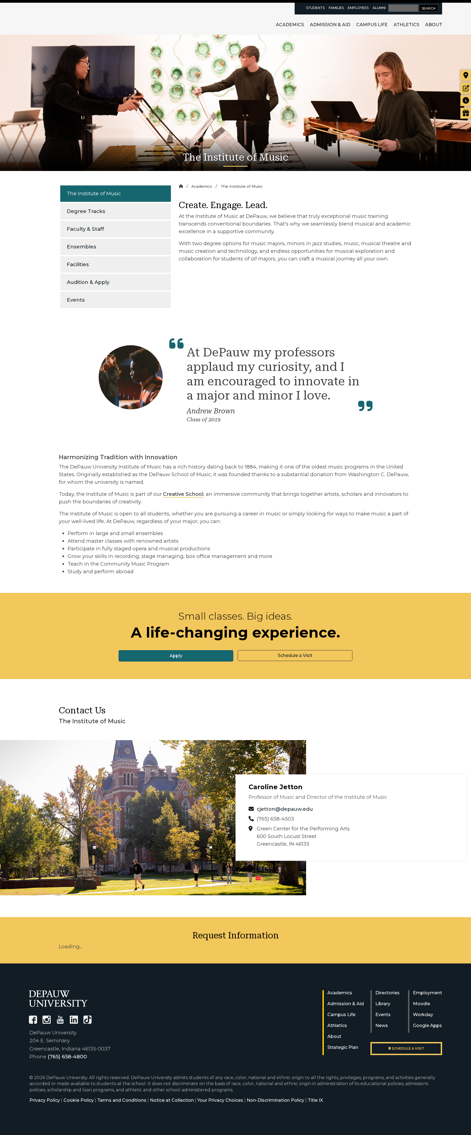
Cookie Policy (79, 1100)
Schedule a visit (407, 1048)
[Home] (181, 186)
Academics (290, 24)
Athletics (406, 24)
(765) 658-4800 (67, 1056)
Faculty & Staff (85, 229)
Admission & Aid (330, 24)
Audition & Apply (88, 282)
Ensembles (81, 247)
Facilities (78, 264)
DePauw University (59, 18)
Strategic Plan (342, 1047)
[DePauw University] (58, 998)
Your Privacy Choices (220, 1100)
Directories (387, 992)
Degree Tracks (86, 211)
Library (382, 1003)
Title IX (315, 1100)
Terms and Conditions (121, 1100)
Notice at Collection (172, 1100)
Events (76, 300)
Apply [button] (176, 655)
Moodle (421, 1003)
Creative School (183, 494)
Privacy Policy (44, 1100)
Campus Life (372, 24)
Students (315, 8)
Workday (423, 1014)
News (381, 1025)
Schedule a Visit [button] (295, 655)
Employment (427, 992)
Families (336, 8)
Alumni (379, 8)
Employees (358, 8)
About (433, 24)
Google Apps (427, 1025)
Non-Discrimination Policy (275, 1100)
